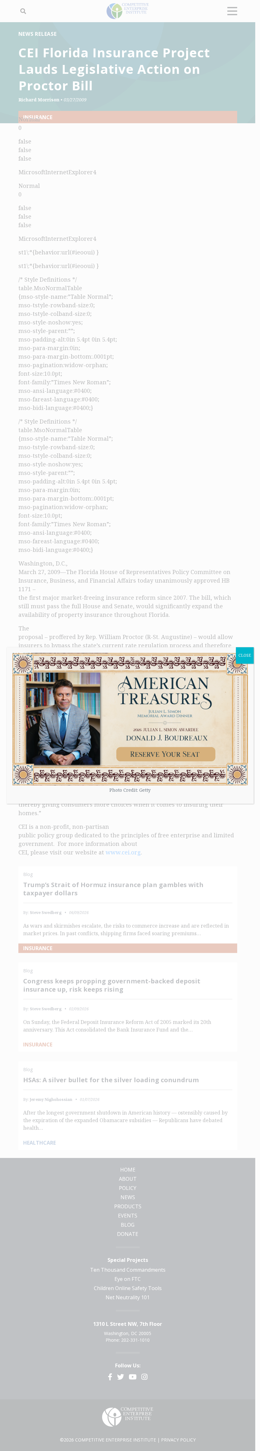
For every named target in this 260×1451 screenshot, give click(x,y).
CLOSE (244, 655)
